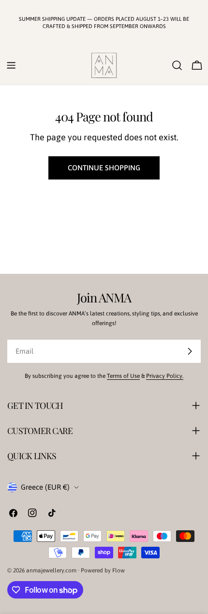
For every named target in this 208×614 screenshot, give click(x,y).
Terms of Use (123, 376)
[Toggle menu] (11, 65)
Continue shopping (104, 168)
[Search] (177, 65)
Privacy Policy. (164, 376)
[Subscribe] (189, 351)
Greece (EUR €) (45, 487)
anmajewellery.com (51, 570)
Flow (118, 570)
